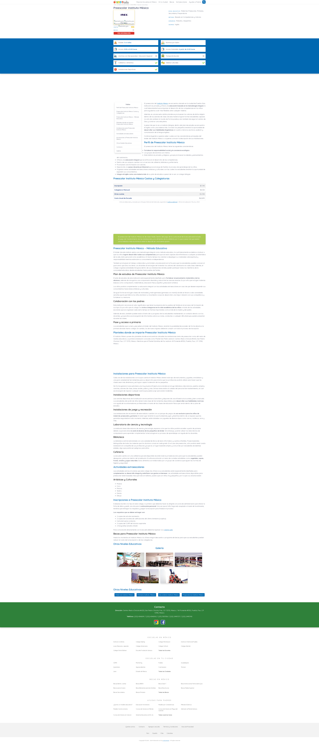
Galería (118, 151)
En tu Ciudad (163, 2)
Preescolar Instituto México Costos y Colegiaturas (127, 112)
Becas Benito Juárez (119, 684)
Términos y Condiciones (170, 727)
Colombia (170, 733)
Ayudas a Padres (195, 2)
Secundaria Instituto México (169, 595)
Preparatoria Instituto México (193, 595)
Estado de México (141, 671)
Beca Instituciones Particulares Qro (192, 684)
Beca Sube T (162, 684)
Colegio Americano (142, 646)
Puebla (161, 663)
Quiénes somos (130, 727)
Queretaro (116, 667)
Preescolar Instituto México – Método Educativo (127, 117)
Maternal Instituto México (124, 595)
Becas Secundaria (119, 692)
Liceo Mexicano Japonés (121, 646)
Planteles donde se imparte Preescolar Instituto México (124, 123)
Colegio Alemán (186, 646)
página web (168, 530)
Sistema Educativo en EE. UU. (144, 715)
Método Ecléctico (186, 704)
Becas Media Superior (187, 688)
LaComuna (166, 740)
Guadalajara (185, 663)
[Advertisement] (152, 21)
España (155, 733)
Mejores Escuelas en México (146, 2)
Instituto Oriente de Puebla (189, 642)
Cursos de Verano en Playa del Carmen (168, 709)
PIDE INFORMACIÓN (124, 33)
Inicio (115, 4)
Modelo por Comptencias (166, 704)
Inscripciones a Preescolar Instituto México (127, 138)
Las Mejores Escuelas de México (123, 4)
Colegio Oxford (163, 646)
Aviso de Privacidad (187, 727)
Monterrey (139, 663)
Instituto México (133, 4)
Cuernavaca (162, 667)
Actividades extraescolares (124, 133)
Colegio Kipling (140, 642)
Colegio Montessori (164, 642)
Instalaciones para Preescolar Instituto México (125, 129)
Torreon (183, 667)
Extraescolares (181, 2)
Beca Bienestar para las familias (146, 688)
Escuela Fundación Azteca (144, 650)
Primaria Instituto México (146, 595)
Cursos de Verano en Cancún (122, 715)
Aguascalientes (140, 667)
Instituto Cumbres (118, 642)
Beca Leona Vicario (119, 688)
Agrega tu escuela (154, 727)
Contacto (119, 147)
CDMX (115, 663)
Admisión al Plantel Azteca (189, 709)
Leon (114, 671)
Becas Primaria (140, 692)
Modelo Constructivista (120, 709)
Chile (161, 733)
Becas (172, 2)
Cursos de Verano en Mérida (144, 709)
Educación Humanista (142, 704)
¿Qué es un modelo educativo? (122, 704)
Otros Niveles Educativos (124, 143)
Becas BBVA (139, 684)
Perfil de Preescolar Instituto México (127, 107)
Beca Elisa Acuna (164, 688)
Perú (147, 733)
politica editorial (172, 202)
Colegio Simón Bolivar (120, 650)
